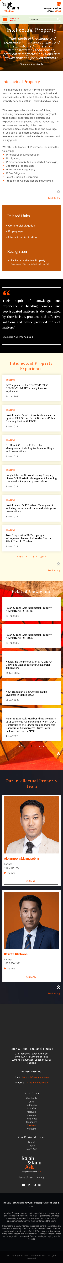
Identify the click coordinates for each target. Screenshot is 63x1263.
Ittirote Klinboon (15, 954)
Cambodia (31, 1098)
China (32, 1101)
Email (32, 881)
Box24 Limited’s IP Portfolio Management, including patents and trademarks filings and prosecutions (31, 508)
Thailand (31, 1125)
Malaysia (31, 1111)
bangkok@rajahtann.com (35, 1077)
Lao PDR (31, 1108)
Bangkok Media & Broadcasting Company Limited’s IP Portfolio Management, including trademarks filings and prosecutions (31, 478)
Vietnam (31, 1128)
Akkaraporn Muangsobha (21, 858)
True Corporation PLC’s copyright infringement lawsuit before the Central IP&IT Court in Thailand (29, 538)
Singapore (31, 1122)
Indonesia (31, 1105)
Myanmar (31, 1115)
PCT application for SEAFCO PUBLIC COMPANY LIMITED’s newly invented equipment (27, 388)
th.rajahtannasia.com (37, 1082)
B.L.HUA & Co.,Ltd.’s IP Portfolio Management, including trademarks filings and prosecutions (30, 448)
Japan (31, 1145)
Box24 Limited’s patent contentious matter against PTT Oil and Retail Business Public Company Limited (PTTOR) (30, 418)
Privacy (40, 1177)
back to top (54, 198)
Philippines (31, 1118)
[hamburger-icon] (5, 19)
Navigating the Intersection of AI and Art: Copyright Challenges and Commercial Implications (29, 664)
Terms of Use (25, 1177)
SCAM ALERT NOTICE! (15, 19)
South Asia (31, 1149)
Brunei (31, 1142)
